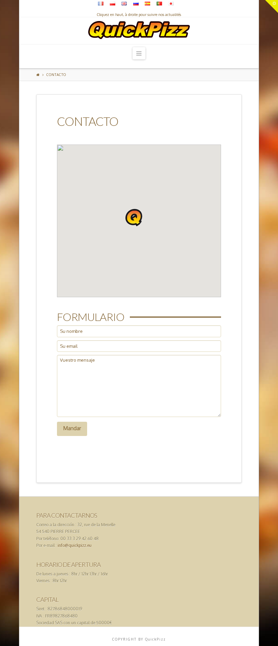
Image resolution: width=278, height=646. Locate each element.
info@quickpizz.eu (75, 545)
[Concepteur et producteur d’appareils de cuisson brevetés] (139, 28)
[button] (134, 217)
